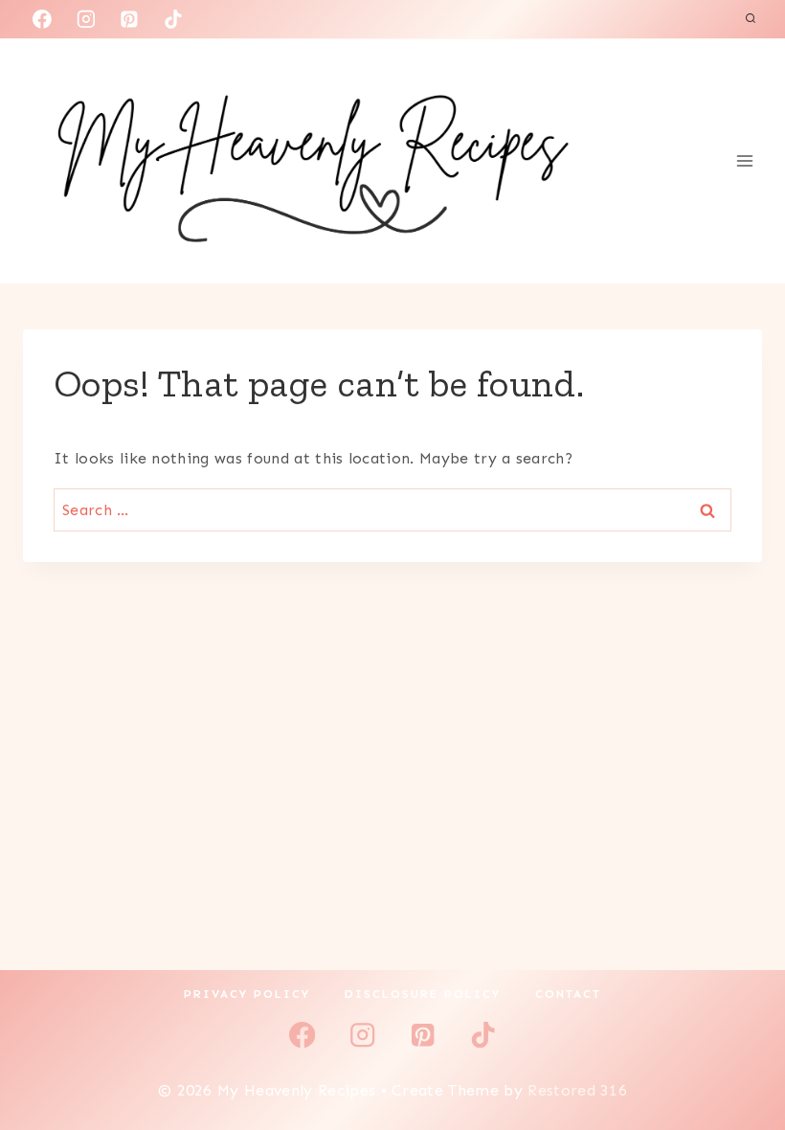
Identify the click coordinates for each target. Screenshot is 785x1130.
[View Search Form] (750, 19)
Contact (568, 994)
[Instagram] (86, 19)
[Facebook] (42, 19)
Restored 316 (577, 1090)
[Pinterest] (129, 19)
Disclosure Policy (423, 994)
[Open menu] (744, 161)
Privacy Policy (247, 994)
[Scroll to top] (740, 1057)
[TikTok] (173, 19)
